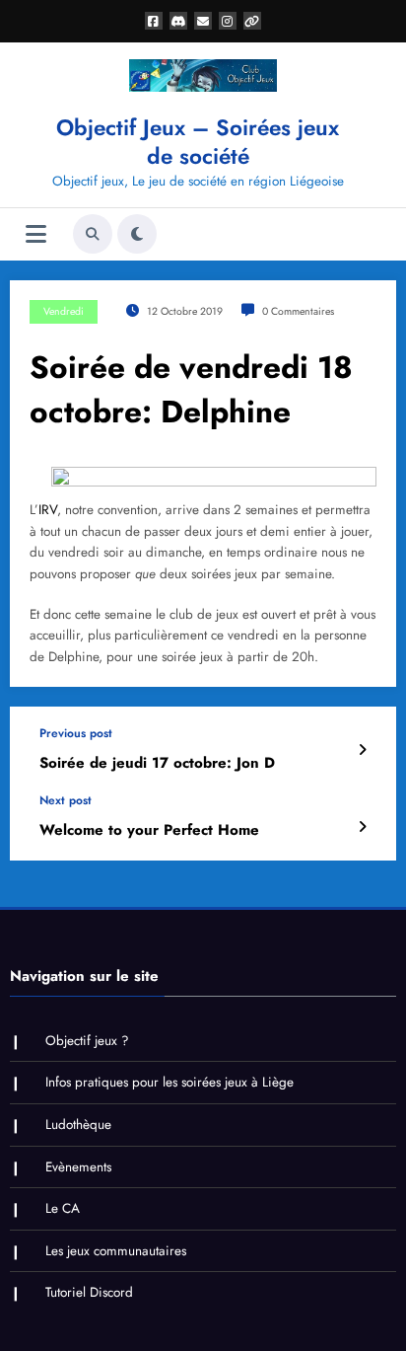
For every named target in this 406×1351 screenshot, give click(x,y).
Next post (65, 800)
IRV (47, 509)
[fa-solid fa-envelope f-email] (203, 21)
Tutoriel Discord (89, 1292)
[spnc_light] (137, 234)
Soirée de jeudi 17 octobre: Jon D (157, 763)
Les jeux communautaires (115, 1250)
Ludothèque (78, 1124)
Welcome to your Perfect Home (149, 830)
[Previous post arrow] (362, 750)
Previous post (75, 733)
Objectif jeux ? (87, 1040)
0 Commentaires (298, 311)
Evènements (78, 1167)
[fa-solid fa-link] (252, 21)
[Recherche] (92, 234)
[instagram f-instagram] (228, 21)
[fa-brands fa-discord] (178, 21)
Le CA (62, 1208)
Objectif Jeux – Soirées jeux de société (197, 142)
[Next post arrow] (362, 827)
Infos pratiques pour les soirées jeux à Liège (169, 1082)
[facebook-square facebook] (154, 21)
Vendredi (63, 311)
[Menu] (36, 234)
